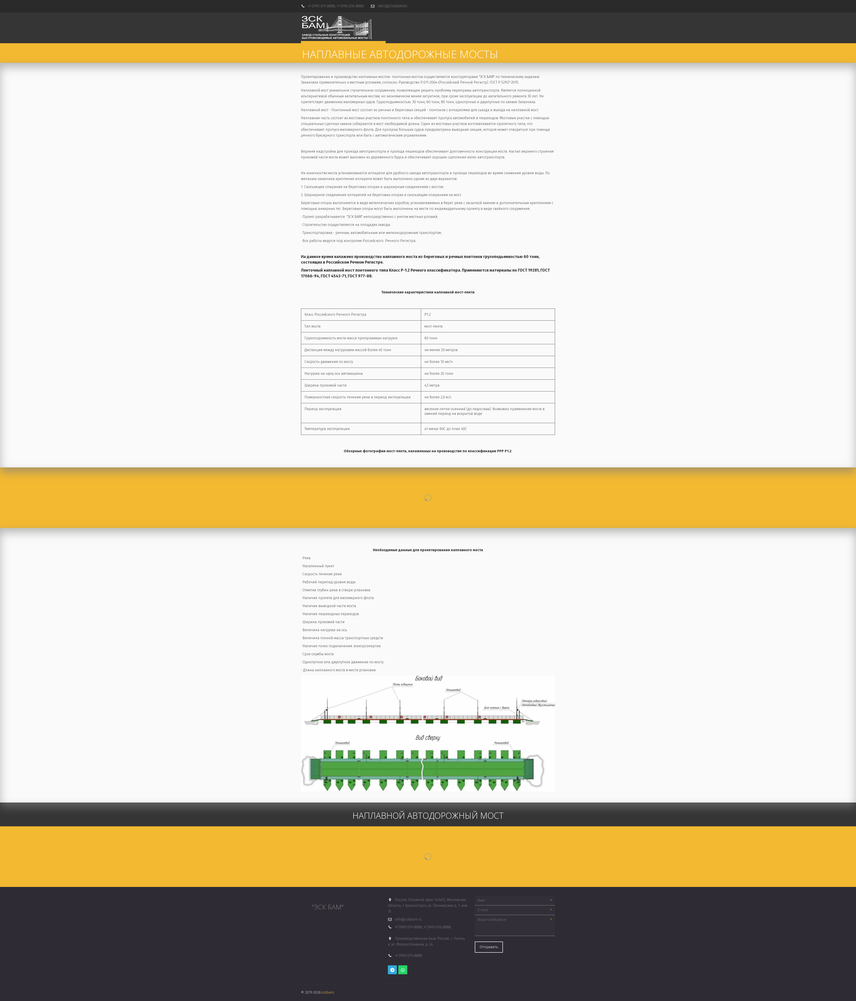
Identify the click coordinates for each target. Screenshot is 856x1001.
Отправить (489, 947)
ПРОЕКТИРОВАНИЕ (502, 22)
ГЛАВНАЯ (418, 22)
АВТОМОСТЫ (443, 22)
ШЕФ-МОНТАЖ (471, 22)
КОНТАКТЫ (530, 22)
